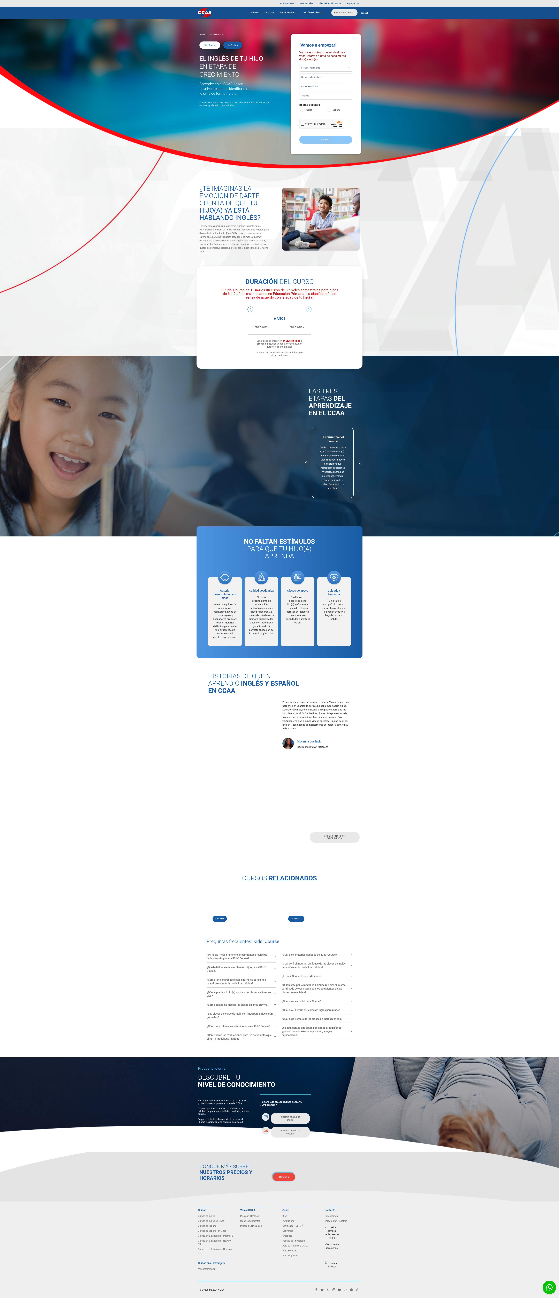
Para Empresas (287, 3)
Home (202, 35)
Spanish (364, 13)
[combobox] (325, 68)
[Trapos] (357, 1290)
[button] (209, 45)
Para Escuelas (306, 3)
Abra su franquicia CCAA (330, 3)
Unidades (269, 12)
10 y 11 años (296, 919)
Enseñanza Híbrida (313, 12)
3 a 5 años (219, 919)
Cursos (255, 12)
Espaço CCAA (353, 3)
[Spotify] (351, 1290)
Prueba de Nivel (288, 12)
